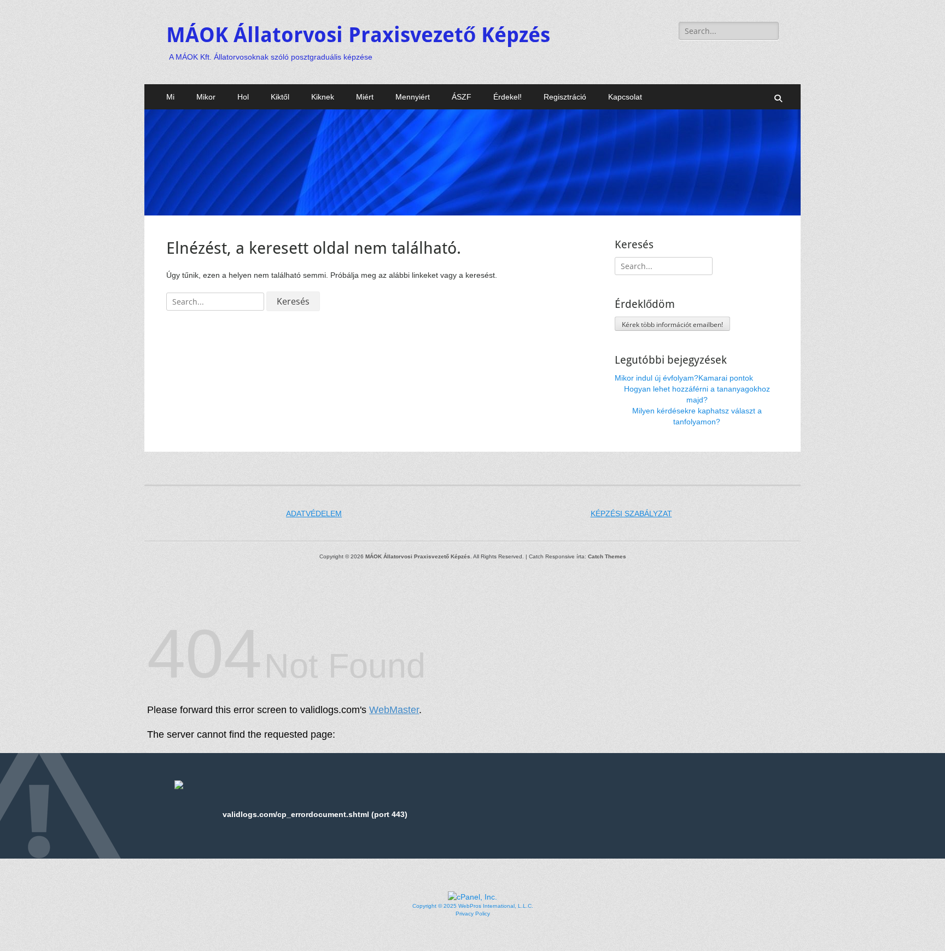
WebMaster (394, 709)
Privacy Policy (473, 914)
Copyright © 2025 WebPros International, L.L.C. (472, 906)
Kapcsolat (625, 96)
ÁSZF (461, 96)
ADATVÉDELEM (314, 513)
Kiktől (280, 96)
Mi (170, 96)
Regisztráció (565, 96)
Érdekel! (507, 96)
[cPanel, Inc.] (472, 896)
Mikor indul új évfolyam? (656, 378)
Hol (243, 96)
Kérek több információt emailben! (672, 324)
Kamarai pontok (725, 378)
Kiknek (322, 96)
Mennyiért (412, 96)
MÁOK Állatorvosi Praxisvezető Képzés (358, 35)
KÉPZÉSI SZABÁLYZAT (631, 513)
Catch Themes (607, 556)
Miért (365, 96)
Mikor (205, 96)
